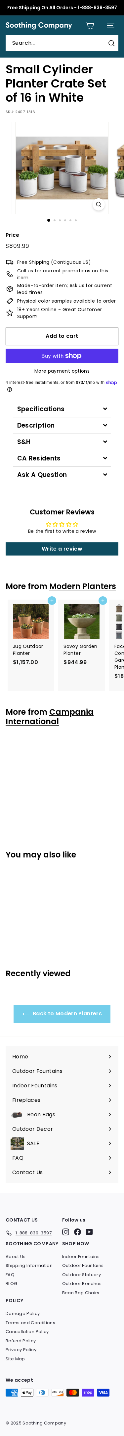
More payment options (62, 371)
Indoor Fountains (81, 1256)
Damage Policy (23, 1313)
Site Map (15, 1359)
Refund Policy (21, 1341)
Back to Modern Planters (66, 1013)
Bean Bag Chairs (81, 1293)
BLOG (11, 1283)
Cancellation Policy (27, 1331)
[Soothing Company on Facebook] (77, 1231)
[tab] (62, 409)
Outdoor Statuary (81, 1275)
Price (13, 235)
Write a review (62, 549)
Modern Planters (82, 586)
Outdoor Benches (82, 1283)
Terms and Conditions (30, 1323)
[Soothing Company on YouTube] (89, 1231)
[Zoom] (99, 204)
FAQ (10, 1275)
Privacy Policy (21, 1350)
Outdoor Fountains (83, 1265)
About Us (16, 1256)
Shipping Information (29, 1265)
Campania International (50, 716)
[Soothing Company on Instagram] (65, 1231)
